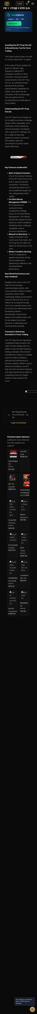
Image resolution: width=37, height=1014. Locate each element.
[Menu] (33, 3)
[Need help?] (32, 1009)
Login (20, 4)
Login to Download (18, 423)
